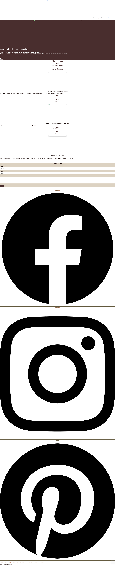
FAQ (35, 125)
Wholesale (15, 562)
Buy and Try (22, 562)
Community (71, 18)
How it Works (49, 18)
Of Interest (63, 18)
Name (1, 166)
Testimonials (4, 562)
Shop (55, 18)
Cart (113, 18)
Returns (36, 562)
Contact (84, 18)
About (79, 18)
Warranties (30, 562)
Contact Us (42, 562)
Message (2, 176)
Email (1, 171)
